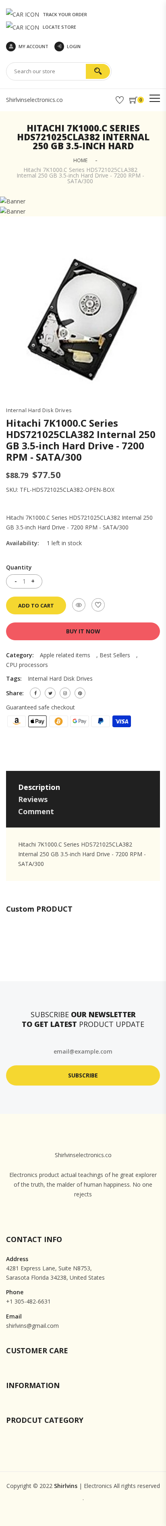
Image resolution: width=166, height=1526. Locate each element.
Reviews (33, 799)
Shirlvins (65, 1486)
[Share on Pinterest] (80, 693)
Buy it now (83, 631)
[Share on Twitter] (50, 693)
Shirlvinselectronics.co (34, 100)
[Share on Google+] (65, 693)
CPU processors (27, 665)
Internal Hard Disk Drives (39, 410)
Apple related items (65, 655)
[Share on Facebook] (35, 693)
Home (80, 160)
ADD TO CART (36, 605)
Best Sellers (115, 655)
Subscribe (83, 1075)
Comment (36, 811)
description (39, 787)
